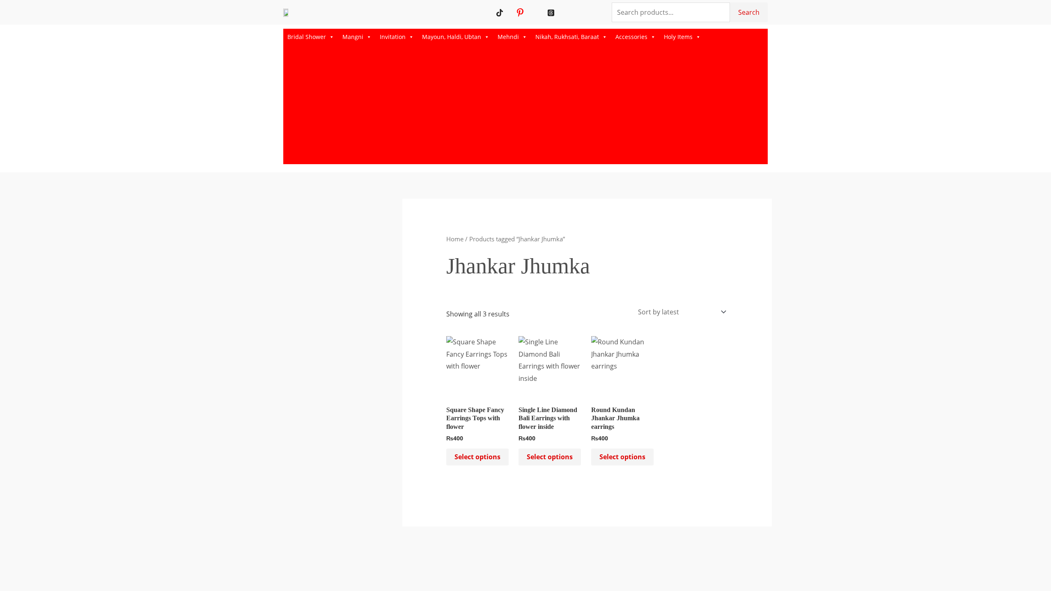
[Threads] (551, 12)
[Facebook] (541, 12)
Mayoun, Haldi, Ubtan (451, 37)
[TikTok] (500, 12)
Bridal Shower (306, 37)
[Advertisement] (525, 106)
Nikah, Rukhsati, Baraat (567, 37)
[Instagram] (531, 12)
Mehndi (508, 37)
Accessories (631, 37)
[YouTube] (510, 12)
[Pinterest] (520, 12)
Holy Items (678, 37)
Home (455, 239)
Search (749, 12)
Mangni (352, 37)
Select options (477, 456)
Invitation (393, 37)
